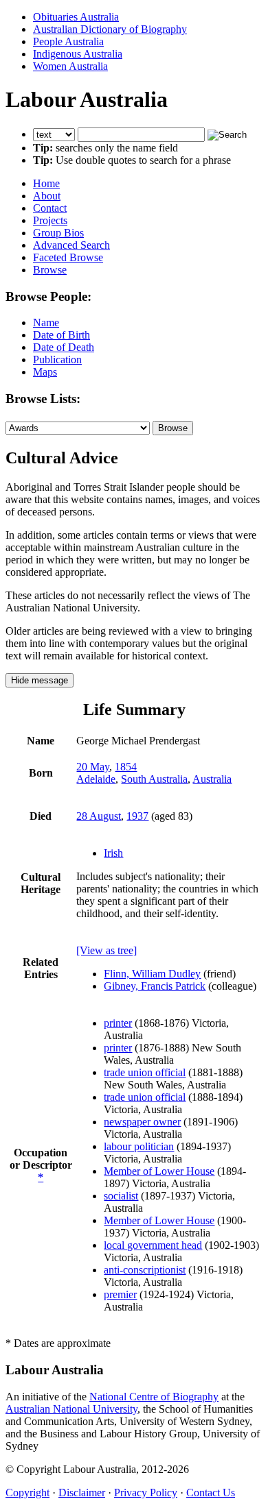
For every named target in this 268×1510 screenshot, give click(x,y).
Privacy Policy (145, 1492)
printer (118, 1023)
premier (120, 1294)
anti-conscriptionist (145, 1270)
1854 (126, 766)
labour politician (139, 1146)
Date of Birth (61, 335)
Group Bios (58, 233)
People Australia (68, 41)
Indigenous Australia (77, 54)
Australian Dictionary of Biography (110, 29)
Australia (212, 779)
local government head (153, 1245)
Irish (113, 853)
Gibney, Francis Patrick (154, 986)
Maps (45, 372)
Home (46, 183)
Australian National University (71, 1409)
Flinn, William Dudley (152, 973)
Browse (50, 270)
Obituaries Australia (76, 17)
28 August (98, 816)
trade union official (145, 1072)
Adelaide (95, 779)
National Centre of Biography (154, 1396)
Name (46, 322)
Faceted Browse (68, 257)
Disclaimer (81, 1492)
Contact (50, 208)
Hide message (39, 680)
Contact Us (210, 1492)
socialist (121, 1196)
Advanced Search (71, 245)
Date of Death (63, 347)
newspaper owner (142, 1122)
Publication (57, 359)
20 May (92, 766)
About (46, 196)
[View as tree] (106, 950)
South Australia (154, 779)
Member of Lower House (159, 1171)
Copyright (27, 1492)
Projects (50, 220)
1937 (137, 816)
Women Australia (70, 66)
